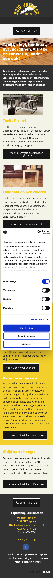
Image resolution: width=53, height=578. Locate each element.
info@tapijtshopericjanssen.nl (28, 525)
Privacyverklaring (26, 539)
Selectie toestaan (26, 336)
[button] (26, 31)
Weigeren (26, 344)
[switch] (46, 290)
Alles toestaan (26, 328)
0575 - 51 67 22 (28, 528)
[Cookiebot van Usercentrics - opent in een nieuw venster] (38, 232)
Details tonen (37, 319)
